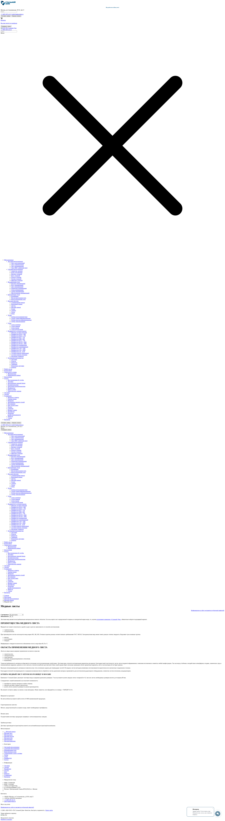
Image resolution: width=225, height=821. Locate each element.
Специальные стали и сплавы (13, 753)
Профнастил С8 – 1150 (18, 351)
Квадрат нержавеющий (18, 283)
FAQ (5, 772)
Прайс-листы (8, 369)
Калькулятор (8, 370)
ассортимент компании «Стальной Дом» (109, 619)
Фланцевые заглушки (17, 366)
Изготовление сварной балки (16, 383)
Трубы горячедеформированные (21, 318)
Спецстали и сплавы (10, 372)
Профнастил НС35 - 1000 (18, 342)
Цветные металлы (13, 301)
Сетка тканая (15, 328)
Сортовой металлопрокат (15, 269)
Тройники (14, 364)
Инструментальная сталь (18, 298)
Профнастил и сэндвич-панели (17, 331)
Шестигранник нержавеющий (20, 293)
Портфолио (11, 411)
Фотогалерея (8, 377)
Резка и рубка (12, 389)
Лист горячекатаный (17, 264)
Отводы (13, 361)
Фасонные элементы (17, 356)
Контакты (7, 419)
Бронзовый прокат (16, 304)
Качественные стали (14, 294)
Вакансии (11, 400)
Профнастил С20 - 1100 (18, 348)
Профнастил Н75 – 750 (18, 340)
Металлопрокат (9, 260)
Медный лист (8, 733)
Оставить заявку (5, 16)
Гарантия (10, 408)
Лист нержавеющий (17, 287)
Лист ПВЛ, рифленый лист (19, 268)
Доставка (10, 381)
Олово (13, 309)
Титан (13, 312)
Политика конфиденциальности (14, 414)
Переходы (14, 362)
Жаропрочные (12, 373)
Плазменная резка (13, 385)
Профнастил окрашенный (19, 345)
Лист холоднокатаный (18, 263)
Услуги (6, 378)
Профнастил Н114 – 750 (18, 336)
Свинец (13, 310)
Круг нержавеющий (17, 285)
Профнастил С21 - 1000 (18, 350)
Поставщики (11, 404)
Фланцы (13, 367)
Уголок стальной (16, 279)
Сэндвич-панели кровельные (20, 353)
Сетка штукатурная (17, 329)
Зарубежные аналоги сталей (16, 402)
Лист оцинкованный (17, 266)
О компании (8, 396)
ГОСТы (6, 770)
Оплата (10, 407)
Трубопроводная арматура (15, 358)
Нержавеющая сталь (14, 282)
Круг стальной (15, 275)
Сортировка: (5, 614)
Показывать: (5, 616)
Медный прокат (16, 307)
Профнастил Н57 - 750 (18, 337)
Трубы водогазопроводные (19, 317)
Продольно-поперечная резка (16, 386)
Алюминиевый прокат (18, 302)
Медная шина (8, 739)
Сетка (9, 323)
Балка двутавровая (16, 272)
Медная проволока (9, 741)
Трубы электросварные (18, 321)
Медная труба (8, 738)
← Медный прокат (10, 731)
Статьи (10, 418)
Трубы (10, 315)
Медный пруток (9, 736)
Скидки (6, 394)
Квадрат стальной (16, 274)
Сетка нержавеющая (17, 290)
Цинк (13, 313)
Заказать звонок (16, 16)
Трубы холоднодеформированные (21, 320)
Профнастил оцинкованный (19, 347)
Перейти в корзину (6, 819)
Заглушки (14, 359)
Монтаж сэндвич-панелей (19, 332)
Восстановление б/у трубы (16, 380)
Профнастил (11, 388)
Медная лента (8, 735)
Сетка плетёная (15, 324)
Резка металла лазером (14, 391)
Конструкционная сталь (18, 299)
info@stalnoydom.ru (17, 14)
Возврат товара (12, 410)
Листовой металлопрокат (15, 261)
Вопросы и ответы (13, 397)
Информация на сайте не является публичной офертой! (207, 610)
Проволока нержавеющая (19, 288)
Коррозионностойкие (14, 375)
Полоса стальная (16, 277)
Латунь (13, 305)
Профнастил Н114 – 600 (18, 334)
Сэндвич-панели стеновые (19, 355)
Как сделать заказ (13, 405)
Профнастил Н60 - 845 (18, 339)
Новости (10, 416)
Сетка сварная (15, 326)
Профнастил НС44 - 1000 (18, 343)
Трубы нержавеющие (17, 291)
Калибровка (14, 296)
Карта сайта (49, 810)
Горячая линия (12, 399)
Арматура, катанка (16, 271)
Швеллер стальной (16, 280)
